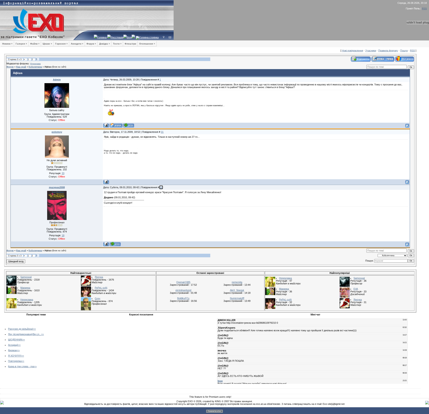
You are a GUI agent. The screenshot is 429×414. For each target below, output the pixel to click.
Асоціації (13, 345)
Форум (10, 67)
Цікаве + (47, 43)
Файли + (35, 43)
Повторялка (14, 361)
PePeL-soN (101, 287)
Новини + (7, 43)
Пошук (404, 50)
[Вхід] (164, 37)
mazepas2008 (57, 187)
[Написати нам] (170, 37)
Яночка (99, 277)
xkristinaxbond (183, 290)
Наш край (21, 67)
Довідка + (104, 43)
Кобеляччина (35, 67)
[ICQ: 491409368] (128, 125)
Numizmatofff (237, 298)
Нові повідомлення (352, 50)
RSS (424, 8)
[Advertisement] (105, 349)
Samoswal (26, 277)
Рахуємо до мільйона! (20, 328)
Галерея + (21, 43)
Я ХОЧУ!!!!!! (14, 355)
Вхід (129, 37)
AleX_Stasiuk (237, 290)
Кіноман (12, 350)
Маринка (25, 287)
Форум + (91, 43)
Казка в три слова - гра (21, 366)
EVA (355, 288)
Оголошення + (147, 43)
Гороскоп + (61, 43)
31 (162, 132)
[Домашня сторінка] (116, 125)
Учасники (370, 50)
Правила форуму (388, 50)
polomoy (57, 132)
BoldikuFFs (183, 298)
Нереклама (35, 64)
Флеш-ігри (130, 43)
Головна (102, 37)
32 (161, 187)
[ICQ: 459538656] (115, 244)
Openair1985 (183, 282)
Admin (57, 79)
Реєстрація (117, 37)
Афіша (47, 67)
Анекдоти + (77, 43)
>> (34, 328)
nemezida (237, 282)
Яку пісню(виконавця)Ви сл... (24, 334)
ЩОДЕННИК (15, 339)
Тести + (117, 43)
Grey (97, 298)
